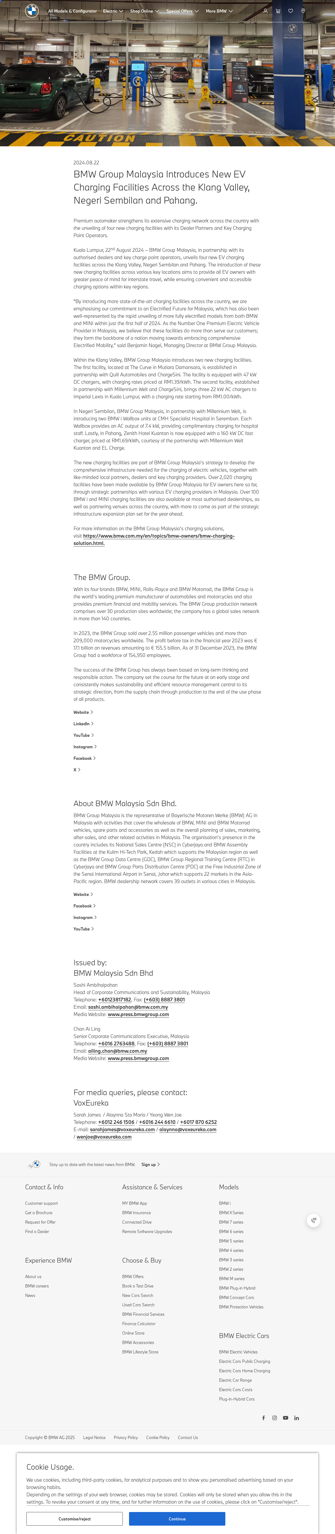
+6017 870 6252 (198, 1122)
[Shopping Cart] (278, 11)
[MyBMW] (266, 11)
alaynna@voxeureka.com (187, 1129)
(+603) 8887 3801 (164, 999)
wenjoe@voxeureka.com (104, 1137)
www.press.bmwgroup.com (138, 1014)
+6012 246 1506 (116, 1122)
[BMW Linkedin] (296, 1419)
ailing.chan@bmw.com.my (117, 1051)
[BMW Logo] (32, 11)
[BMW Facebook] (263, 1419)
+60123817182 (114, 999)
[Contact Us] (313, 1220)
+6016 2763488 (116, 1043)
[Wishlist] (291, 11)
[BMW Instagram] (274, 1419)
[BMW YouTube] (285, 1419)
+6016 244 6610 (157, 1122)
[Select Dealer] (304, 11)
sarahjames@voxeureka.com (122, 1129)
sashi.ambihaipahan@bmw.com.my (128, 1007)
